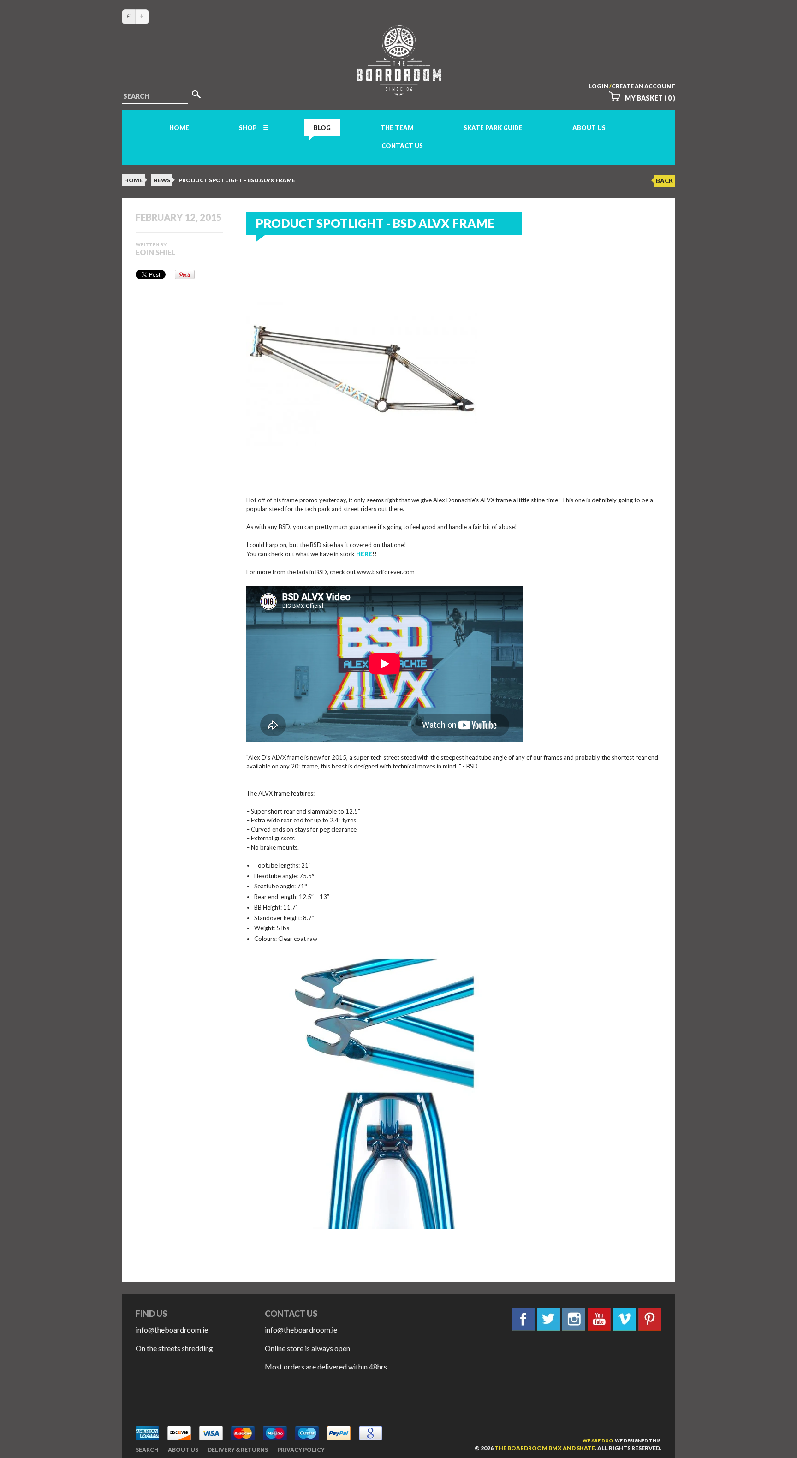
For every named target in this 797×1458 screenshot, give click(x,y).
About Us (589, 127)
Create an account (643, 86)
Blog (322, 127)
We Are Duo (598, 1440)
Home (179, 127)
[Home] (399, 87)
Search (147, 1449)
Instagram (573, 1319)
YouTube (599, 1319)
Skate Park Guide (493, 127)
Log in (598, 86)
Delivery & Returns (238, 1449)
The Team (397, 127)
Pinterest (649, 1319)
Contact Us (402, 145)
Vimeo (624, 1319)
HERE (364, 554)
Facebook (523, 1319)
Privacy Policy (301, 1449)
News (161, 180)
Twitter (548, 1319)
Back (664, 180)
